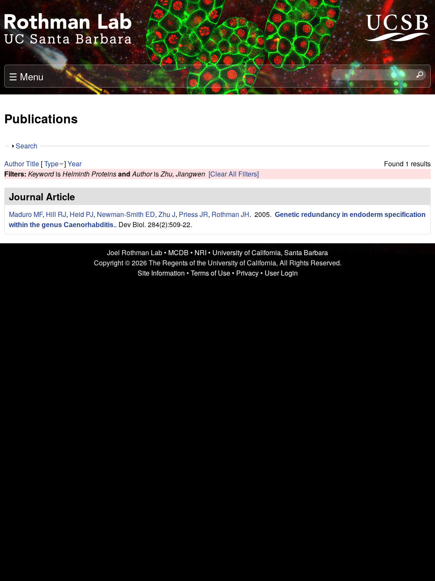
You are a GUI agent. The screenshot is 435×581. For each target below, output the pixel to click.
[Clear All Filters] (234, 174)
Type (51, 163)
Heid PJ (81, 214)
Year (75, 163)
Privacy (247, 273)
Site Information (161, 273)
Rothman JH (230, 214)
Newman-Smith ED (126, 214)
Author (14, 163)
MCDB (178, 252)
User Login (281, 273)
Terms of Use (210, 273)
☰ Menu (26, 76)
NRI (200, 252)
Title (32, 163)
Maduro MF (25, 214)
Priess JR (193, 214)
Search (26, 146)
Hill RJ (56, 214)
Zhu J (166, 214)
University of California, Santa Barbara (270, 252)
